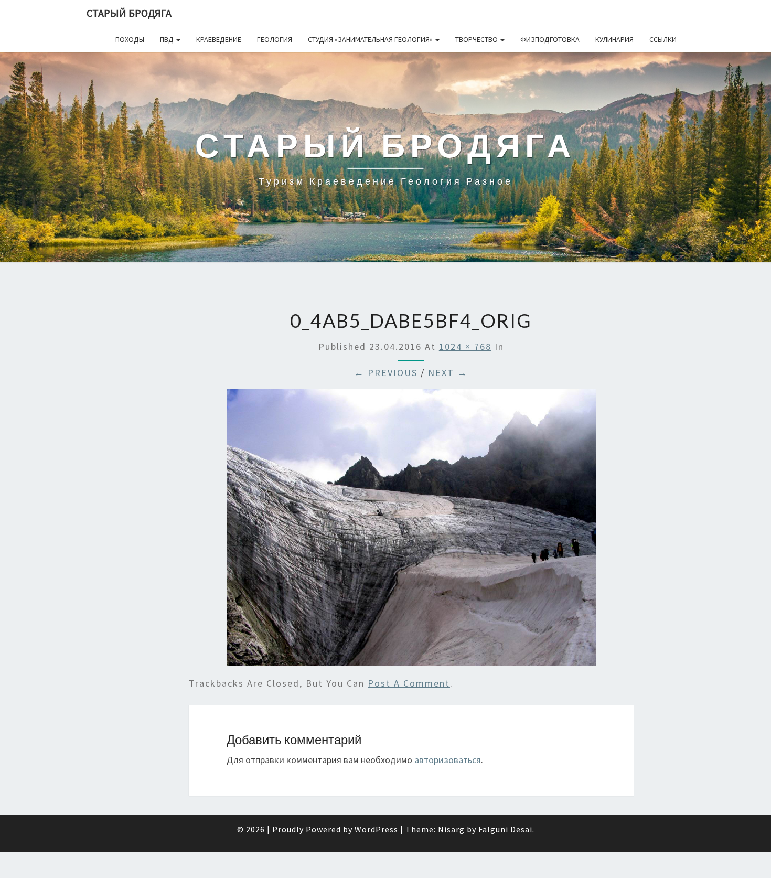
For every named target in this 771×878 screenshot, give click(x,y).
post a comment (409, 683)
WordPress (376, 829)
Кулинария (614, 39)
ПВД (167, 39)
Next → (448, 373)
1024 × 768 (465, 346)
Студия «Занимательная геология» (371, 39)
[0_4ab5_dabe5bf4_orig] (411, 531)
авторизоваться (447, 760)
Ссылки (663, 39)
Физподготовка (550, 39)
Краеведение (218, 39)
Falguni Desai (505, 829)
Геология (274, 39)
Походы (129, 39)
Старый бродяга (129, 12)
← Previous (385, 373)
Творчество (477, 39)
